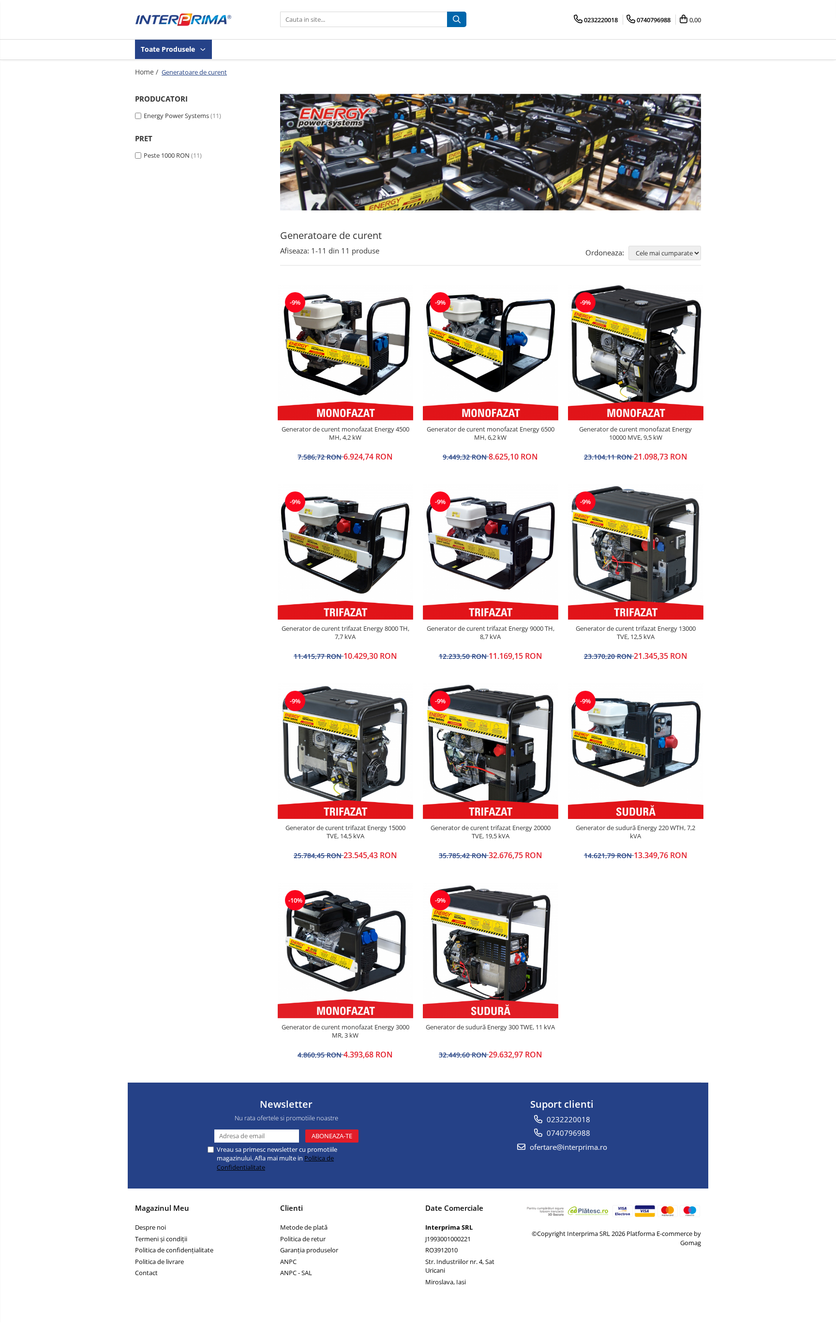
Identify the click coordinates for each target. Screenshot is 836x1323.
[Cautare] (456, 19)
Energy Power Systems (176, 115)
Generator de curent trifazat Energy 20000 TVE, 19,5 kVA (491, 832)
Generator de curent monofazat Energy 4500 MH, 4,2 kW (345, 433)
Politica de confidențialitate (174, 1250)
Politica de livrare (159, 1261)
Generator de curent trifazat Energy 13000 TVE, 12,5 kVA (636, 632)
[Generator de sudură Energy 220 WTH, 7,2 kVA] (635, 751)
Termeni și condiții (161, 1238)
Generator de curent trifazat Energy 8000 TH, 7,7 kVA (345, 632)
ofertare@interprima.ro (567, 1147)
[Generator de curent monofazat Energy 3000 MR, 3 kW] (345, 950)
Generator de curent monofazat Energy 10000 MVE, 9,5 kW (635, 433)
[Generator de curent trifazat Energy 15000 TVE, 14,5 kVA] (345, 751)
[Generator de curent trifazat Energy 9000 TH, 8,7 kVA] (490, 552)
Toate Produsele (169, 49)
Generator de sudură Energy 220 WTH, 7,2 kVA (635, 832)
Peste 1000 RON (167, 155)
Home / (147, 71)
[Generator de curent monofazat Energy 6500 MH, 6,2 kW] (490, 352)
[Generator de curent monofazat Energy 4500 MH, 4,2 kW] (345, 352)
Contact (146, 1272)
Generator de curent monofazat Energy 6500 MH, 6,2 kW (490, 433)
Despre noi (150, 1227)
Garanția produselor (309, 1250)
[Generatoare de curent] (490, 152)
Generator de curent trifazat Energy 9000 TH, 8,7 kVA (490, 632)
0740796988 (567, 1133)
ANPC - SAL (296, 1272)
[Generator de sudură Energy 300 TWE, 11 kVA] (490, 950)
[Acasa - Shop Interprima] (183, 19)
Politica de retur (303, 1238)
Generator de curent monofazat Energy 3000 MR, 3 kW (345, 1031)
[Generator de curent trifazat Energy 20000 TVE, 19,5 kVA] (490, 751)
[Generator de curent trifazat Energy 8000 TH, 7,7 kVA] (345, 552)
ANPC (288, 1261)
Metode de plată (304, 1227)
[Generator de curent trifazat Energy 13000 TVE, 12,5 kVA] (635, 552)
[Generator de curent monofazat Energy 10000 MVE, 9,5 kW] (635, 352)
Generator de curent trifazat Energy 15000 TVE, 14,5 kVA (345, 832)
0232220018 (567, 1119)
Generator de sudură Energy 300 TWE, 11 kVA (490, 1027)
